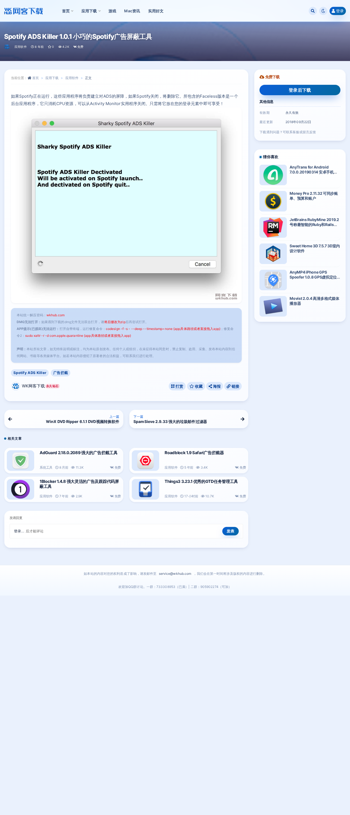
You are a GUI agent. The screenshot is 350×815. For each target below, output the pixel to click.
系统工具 (46, 467)
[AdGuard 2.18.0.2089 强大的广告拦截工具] (20, 460)
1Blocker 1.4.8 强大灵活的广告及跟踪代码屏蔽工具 (79, 484)
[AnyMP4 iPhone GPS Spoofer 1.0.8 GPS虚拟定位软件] (273, 280)
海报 (216, 386)
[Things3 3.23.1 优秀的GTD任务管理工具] (145, 489)
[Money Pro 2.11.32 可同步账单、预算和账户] (273, 201)
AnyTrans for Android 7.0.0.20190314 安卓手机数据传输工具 (313, 172)
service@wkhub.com (175, 574)
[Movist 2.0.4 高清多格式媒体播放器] (273, 306)
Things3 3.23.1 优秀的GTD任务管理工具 (201, 481)
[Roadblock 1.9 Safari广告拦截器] (145, 460)
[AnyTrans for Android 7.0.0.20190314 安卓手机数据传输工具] (273, 175)
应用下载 (52, 78)
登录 (340, 10)
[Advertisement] (175, 706)
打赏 (179, 386)
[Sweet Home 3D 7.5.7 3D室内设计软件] (273, 253)
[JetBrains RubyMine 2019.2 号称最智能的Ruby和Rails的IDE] (273, 227)
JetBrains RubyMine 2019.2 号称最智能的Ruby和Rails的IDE (314, 224)
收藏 (198, 386)
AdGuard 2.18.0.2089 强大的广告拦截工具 (78, 452)
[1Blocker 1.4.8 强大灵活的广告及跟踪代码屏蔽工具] (20, 489)
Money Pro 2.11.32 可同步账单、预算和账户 (314, 196)
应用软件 (20, 47)
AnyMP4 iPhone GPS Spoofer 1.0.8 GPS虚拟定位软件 (313, 277)
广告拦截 (60, 372)
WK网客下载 (40, 385)
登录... (19, 531)
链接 (235, 386)
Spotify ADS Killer (29, 372)
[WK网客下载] (7, 47)
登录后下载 (300, 90)
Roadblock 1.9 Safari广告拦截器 (194, 452)
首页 (35, 78)
